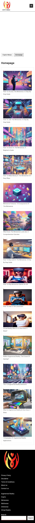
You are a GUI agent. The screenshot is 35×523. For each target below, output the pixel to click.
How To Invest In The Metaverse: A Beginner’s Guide (14, 149)
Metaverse (5, 500)
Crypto (3, 497)
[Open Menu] (31, 6)
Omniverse (4, 507)
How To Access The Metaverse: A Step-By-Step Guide (17, 93)
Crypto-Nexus (6, 9)
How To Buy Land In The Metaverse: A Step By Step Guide (17, 261)
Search (3, 515)
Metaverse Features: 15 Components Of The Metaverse (16, 205)
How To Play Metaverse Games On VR (15, 284)
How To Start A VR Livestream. (13, 306)
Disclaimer (4, 479)
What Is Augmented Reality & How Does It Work (16, 411)
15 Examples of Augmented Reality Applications (14, 439)
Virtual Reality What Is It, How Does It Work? (15, 330)
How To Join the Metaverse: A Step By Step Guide (15, 121)
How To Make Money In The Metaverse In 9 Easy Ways (17, 177)
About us (4, 485)
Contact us (5, 488)
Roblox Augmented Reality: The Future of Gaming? (16, 358)
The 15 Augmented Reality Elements (15, 384)
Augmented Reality (7, 494)
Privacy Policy (6, 475)
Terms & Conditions (7, 482)
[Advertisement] (17, 30)
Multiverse (4, 503)
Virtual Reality (6, 510)
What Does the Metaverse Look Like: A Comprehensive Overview (16, 233)
